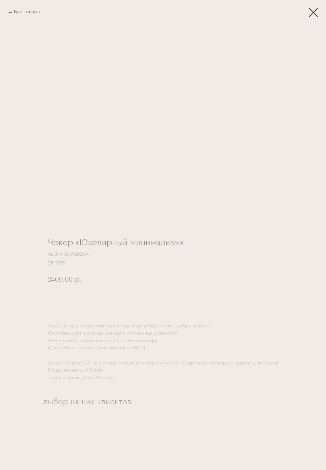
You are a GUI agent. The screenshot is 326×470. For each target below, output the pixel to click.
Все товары (27, 11)
